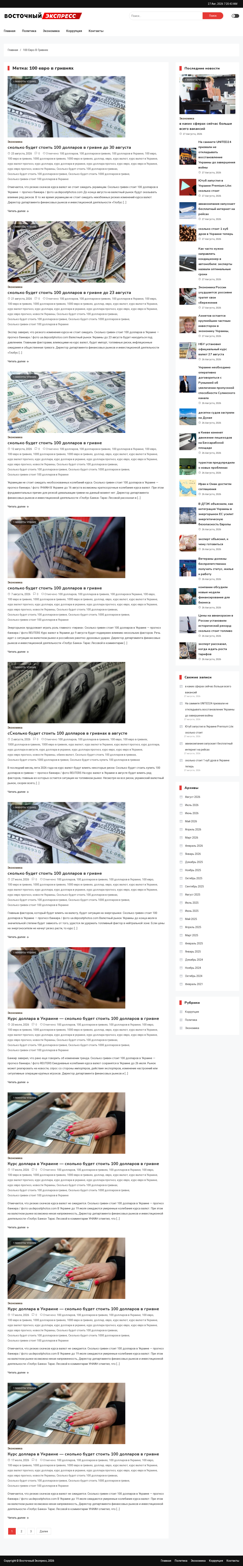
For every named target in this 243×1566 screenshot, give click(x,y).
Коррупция (74, 31)
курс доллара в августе (23, 749)
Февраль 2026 (194, 845)
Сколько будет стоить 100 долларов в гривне (37, 173)
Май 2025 (191, 919)
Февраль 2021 (194, 984)
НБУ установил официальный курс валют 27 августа (212, 349)
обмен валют (65, 754)
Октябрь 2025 (193, 878)
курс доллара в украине (69, 163)
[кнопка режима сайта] (235, 16)
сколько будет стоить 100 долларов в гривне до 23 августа (69, 292)
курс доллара (44, 163)
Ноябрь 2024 (193, 967)
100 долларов (69, 153)
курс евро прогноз (19, 168)
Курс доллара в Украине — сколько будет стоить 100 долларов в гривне (83, 1018)
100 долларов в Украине (128, 153)
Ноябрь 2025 (193, 870)
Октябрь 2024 (193, 975)
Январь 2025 (193, 951)
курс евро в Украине (144, 163)
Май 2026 (191, 821)
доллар (99, 158)
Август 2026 (192, 796)
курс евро (123, 163)
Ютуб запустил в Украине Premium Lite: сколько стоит (215, 186)
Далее (44, 1531)
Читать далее (16, 211)
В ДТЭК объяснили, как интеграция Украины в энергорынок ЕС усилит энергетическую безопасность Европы (216, 514)
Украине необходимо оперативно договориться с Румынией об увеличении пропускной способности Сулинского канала (216, 382)
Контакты (96, 31)
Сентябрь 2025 (194, 886)
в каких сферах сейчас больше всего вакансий (208, 689)
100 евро (150, 153)
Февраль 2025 (194, 943)
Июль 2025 (192, 902)
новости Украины (44, 168)
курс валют (120, 158)
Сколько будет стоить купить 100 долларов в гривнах (105, 759)
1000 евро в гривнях (80, 158)
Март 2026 (191, 837)
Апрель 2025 (193, 927)
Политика (29, 31)
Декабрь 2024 (194, 959)
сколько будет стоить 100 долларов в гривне (55, 443)
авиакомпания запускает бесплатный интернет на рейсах (216, 209)
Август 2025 (192, 894)
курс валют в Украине (143, 158)
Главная (9, 31)
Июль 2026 (192, 805)
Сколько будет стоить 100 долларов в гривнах (87, 168)
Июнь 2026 (192, 813)
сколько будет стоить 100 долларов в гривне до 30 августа (69, 147)
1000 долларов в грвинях (24, 744)
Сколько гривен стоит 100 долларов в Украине (38, 179)
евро (108, 158)
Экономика (51, 31)
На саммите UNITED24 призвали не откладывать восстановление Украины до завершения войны (209, 709)
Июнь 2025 (192, 910)
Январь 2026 (193, 853)
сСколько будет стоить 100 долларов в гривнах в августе (67, 733)
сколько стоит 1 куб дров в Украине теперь (207, 763)
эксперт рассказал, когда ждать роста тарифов (212, 649)
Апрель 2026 (193, 829)
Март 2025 (191, 935)
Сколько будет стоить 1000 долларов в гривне (98, 173)
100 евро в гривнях (20, 158)
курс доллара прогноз (101, 163)
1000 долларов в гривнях (49, 158)
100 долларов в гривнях (94, 153)
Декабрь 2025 (194, 862)
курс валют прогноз (20, 163)
